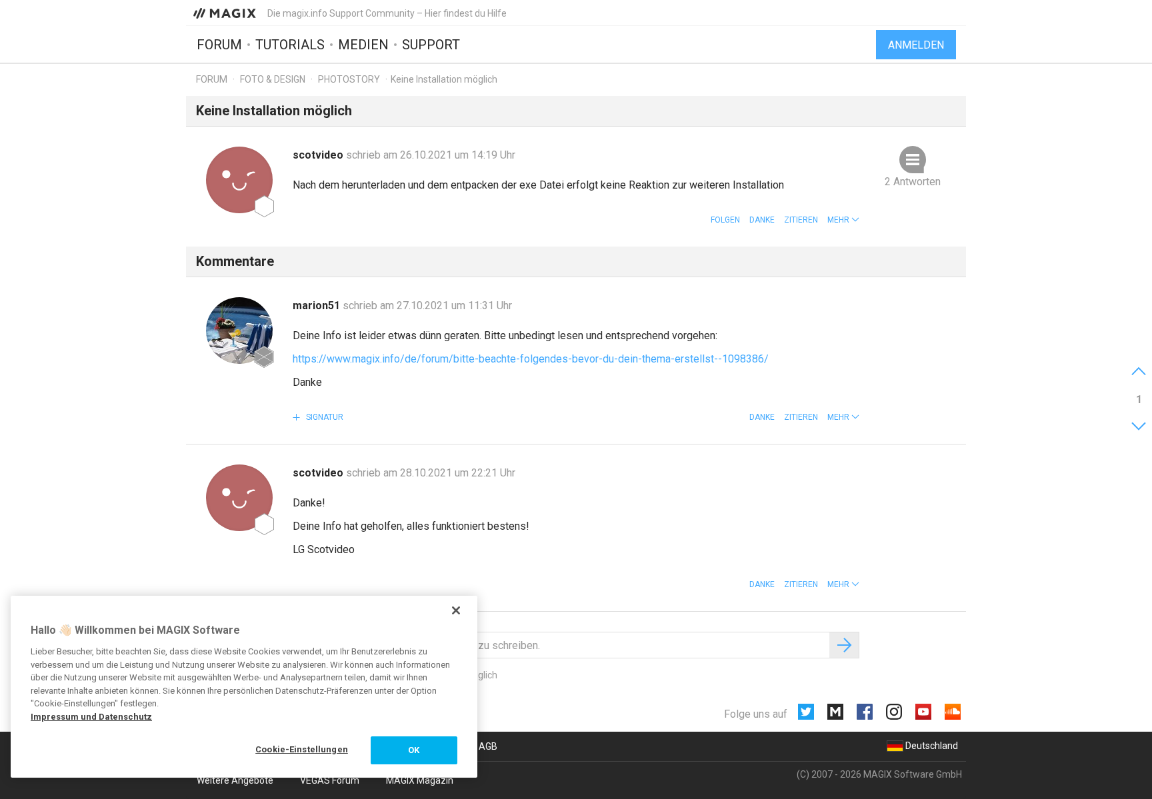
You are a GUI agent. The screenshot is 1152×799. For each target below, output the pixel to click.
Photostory (349, 79)
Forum (219, 45)
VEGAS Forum (329, 780)
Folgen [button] (725, 220)
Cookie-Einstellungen (301, 749)
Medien (363, 45)
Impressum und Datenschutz (91, 717)
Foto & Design (272, 79)
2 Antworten (913, 181)
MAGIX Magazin (419, 780)
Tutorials (290, 45)
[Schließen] (456, 610)
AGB (488, 746)
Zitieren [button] (801, 220)
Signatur (323, 417)
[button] (843, 220)
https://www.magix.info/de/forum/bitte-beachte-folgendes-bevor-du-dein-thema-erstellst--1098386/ (531, 359)
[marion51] (239, 330)
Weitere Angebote (235, 780)
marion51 (318, 305)
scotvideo (319, 155)
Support (431, 45)
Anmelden (916, 45)
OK (413, 750)
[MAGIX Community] (225, 12)
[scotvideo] (239, 180)
